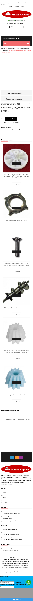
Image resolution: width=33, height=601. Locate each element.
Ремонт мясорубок (7, 518)
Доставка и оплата (7, 495)
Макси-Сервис (11, 48)
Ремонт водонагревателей (9, 521)
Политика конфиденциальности (11, 548)
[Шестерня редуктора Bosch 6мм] (16, 378)
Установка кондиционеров (9, 537)
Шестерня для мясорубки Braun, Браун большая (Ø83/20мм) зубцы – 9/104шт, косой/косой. (16, 176)
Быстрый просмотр (19, 163)
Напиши (18, 599)
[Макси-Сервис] (17, 14)
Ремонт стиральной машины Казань (11, 513)
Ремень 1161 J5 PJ (29, 103)
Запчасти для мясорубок (23, 48)
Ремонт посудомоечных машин (10, 516)
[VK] (12, 457)
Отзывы (4, 497)
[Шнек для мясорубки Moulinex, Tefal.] (16, 291)
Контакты (5, 502)
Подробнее (17, 271)
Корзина (17, 6)
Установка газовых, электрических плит (12, 539)
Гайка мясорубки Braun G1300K (16, 221)
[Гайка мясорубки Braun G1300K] (16, 204)
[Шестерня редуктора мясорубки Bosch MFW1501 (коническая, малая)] (16, 334)
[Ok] (17, 457)
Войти (22, 6)
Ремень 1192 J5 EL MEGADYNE (31, 103)
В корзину (12, 119)
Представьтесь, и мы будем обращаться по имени (13, 584)
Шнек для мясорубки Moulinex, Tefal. (16, 308)
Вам (8, 580)
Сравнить (6, 122)
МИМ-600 (5, 50)
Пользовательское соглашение (10, 550)
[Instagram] (21, 457)
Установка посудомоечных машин (11, 534)
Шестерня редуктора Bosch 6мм (16, 395)
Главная (3, 48)
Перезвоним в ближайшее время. (10, 580)
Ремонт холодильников (8, 511)
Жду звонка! (17, 582)
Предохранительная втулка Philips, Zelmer (16, 419)
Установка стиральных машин (10, 529)
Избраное (11, 6)
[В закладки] (13, 163)
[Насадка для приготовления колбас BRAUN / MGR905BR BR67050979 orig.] (16, 246)
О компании (6, 500)
